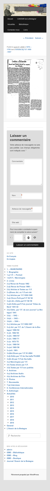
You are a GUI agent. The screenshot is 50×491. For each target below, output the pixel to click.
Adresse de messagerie (22, 209)
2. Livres (10, 280)
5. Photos (11, 379)
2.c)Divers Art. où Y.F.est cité (19, 292)
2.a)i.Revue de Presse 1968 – (19, 286)
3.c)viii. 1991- (12, 350)
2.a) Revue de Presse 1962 (18, 283)
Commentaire (17, 161)
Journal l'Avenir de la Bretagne (20, 461)
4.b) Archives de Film (16, 376)
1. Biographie (12, 272)
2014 (12, 408)
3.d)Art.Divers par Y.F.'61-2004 (19, 353)
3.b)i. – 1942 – (13, 315)
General (10, 425)
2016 (12, 414)
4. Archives (11, 370)
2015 (12, 411)
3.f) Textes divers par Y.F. (17, 364)
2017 (12, 416)
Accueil (10, 19)
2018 (12, 419)
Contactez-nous (13, 30)
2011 (12, 399)
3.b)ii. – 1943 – (13, 318)
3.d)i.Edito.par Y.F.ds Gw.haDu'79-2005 (23, 356)
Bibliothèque (23, 24)
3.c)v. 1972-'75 (13, 341)
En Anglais (11, 259)
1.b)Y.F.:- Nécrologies (16, 277)
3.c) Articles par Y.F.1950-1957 (19, 324)
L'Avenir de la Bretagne (17, 428)
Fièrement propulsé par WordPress (25, 474)
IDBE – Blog (12, 455)
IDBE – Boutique (14, 458)
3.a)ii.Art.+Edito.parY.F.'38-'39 (19, 301)
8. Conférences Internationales (20, 388)
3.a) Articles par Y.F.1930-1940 (19, 295)
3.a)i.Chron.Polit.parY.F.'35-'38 (20, 298)
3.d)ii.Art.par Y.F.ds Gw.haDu (19, 359)
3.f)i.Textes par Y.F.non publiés (20, 367)
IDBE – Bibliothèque (15, 452)
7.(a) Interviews (13, 385)
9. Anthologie (12, 390)
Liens (25, 30)
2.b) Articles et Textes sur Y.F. (19, 289)
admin (9, 449)
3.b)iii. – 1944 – (13, 321)
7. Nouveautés (13, 382)
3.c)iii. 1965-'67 (13, 335)
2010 (12, 396)
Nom (17, 195)
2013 (12, 405)
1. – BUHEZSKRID (14, 269)
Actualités (11, 24)
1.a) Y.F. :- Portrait (14, 275)
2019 (12, 422)
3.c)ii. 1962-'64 (13, 333)
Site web (15, 222)
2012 (12, 402)
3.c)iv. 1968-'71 (13, 338)
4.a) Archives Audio (15, 373)
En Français (11, 256)
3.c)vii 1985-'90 (13, 347)
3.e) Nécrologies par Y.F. (17, 361)
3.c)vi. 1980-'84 (13, 344)
